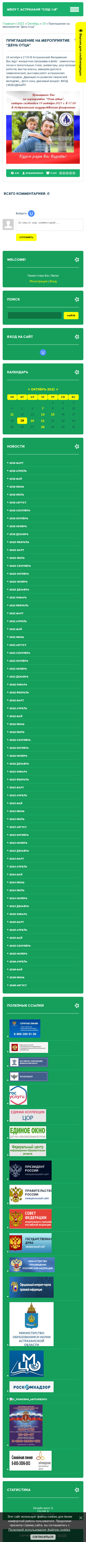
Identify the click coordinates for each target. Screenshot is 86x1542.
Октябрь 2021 (43, 389)
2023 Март (16, 787)
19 (44, 23)
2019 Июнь (16, 486)
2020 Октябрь (19, 574)
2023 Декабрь (19, 851)
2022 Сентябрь (20, 740)
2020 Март (16, 550)
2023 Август (18, 827)
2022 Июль (16, 732)
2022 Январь (18, 684)
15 (52, 414)
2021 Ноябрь (18, 669)
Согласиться (43, 1536)
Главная (9, 23)
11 (12, 414)
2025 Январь (18, 914)
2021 (20, 23)
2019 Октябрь (18, 518)
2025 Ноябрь (18, 953)
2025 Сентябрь (20, 946)
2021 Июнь (16, 637)
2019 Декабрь (18, 534)
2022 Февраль (19, 692)
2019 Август (17, 502)
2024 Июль (16, 890)
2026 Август (18, 985)
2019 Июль (16, 494)
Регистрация (39, 281)
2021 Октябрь (18, 661)
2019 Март (16, 463)
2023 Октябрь (19, 835)
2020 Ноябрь (18, 581)
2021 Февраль (18, 605)
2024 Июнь (16, 882)
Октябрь (33, 23)
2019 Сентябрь (19, 510)
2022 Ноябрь (18, 756)
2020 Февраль (19, 542)
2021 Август (17, 645)
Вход (53, 281)
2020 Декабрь (19, 589)
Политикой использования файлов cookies (39, 1529)
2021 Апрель (18, 621)
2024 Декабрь (19, 906)
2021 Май (15, 629)
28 (43, 427)
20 (32, 421)
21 (43, 421)
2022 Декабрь (19, 764)
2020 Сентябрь (20, 566)
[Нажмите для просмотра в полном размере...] (43, 162)
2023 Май (15, 803)
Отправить (26, 237)
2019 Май (15, 479)
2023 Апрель (18, 795)
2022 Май (15, 716)
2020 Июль (17, 558)
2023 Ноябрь (18, 843)
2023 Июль (16, 819)
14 (43, 414)
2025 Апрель (18, 930)
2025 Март (16, 922)
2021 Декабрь (18, 676)
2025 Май (15, 938)
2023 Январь (18, 771)
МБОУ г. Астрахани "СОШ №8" (32, 9)
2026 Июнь (16, 977)
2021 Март (16, 613)
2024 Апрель (18, 866)
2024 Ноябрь (18, 898)
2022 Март (16, 700)
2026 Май (15, 969)
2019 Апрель (18, 471)
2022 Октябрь (19, 748)
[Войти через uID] (31, 213)
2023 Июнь (16, 811)
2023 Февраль (19, 779)
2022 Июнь (16, 724)
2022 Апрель (18, 708)
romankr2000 (34, 173)
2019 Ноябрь (18, 526)
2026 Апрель (18, 961)
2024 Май (15, 874)
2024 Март (16, 858)
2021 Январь (18, 597)
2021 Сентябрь (19, 653)
